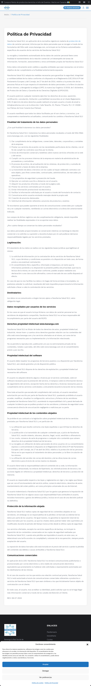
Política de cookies (37, 683)
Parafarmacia (52, 632)
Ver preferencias (45, 677)
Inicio (6, 15)
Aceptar (45, 664)
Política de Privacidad (51, 683)
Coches (50, 640)
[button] (87, 644)
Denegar (45, 671)
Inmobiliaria (51, 636)
